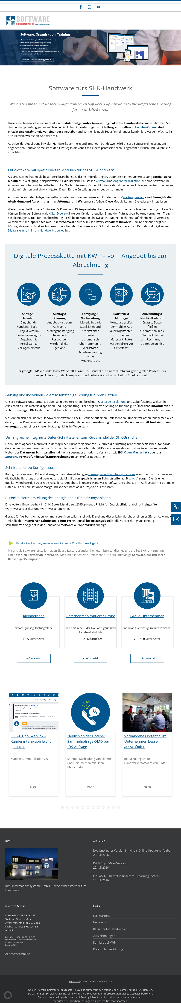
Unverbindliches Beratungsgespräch (37, 60)
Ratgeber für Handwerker (110, 929)
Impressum (74, 981)
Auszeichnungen (104, 936)
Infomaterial (33, 658)
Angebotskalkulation (127, 181)
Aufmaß (101, 181)
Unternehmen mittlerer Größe (90, 616)
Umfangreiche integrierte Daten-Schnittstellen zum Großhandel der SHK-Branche (71, 437)
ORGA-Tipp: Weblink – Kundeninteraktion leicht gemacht (31, 741)
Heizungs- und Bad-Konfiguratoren (111, 474)
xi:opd (133, 478)
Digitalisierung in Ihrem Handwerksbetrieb (36, 230)
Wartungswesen (133, 197)
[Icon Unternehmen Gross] (147, 595)
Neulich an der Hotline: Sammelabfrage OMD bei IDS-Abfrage (88, 741)
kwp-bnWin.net (146, 127)
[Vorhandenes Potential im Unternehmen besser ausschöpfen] (147, 712)
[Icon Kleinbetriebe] (34, 595)
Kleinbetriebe (34, 616)
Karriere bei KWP (104, 942)
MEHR (33, 786)
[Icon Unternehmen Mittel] (90, 595)
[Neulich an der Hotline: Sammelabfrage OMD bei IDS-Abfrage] (90, 712)
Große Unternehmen (147, 616)
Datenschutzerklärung (108, 949)
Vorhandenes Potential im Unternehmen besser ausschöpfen (145, 741)
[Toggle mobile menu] (174, 17)
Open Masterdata (136, 452)
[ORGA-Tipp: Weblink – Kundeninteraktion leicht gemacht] (34, 712)
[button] (8, 995)
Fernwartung (101, 916)
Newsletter (100, 922)
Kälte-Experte (58, 213)
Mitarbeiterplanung (113, 402)
